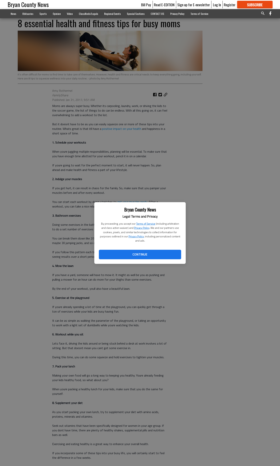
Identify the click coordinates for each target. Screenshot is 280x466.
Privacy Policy (141, 228)
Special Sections (136, 14)
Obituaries (27, 14)
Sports (43, 14)
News (13, 14)
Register (229, 4)
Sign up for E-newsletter (193, 4)
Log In (217, 4)
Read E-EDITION (164, 4)
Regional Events (112, 14)
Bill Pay (146, 4)
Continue (140, 254)
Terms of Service (145, 224)
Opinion (57, 14)
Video (70, 14)
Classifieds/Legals (88, 14)
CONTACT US (157, 14)
